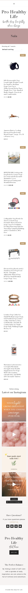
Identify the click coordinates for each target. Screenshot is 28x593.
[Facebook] (7, 526)
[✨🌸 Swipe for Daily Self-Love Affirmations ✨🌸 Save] (14, 434)
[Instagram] (12, 526)
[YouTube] (20, 526)
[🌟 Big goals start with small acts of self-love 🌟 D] (14, 459)
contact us (14, 522)
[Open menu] (14, 3)
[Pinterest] (16, 526)
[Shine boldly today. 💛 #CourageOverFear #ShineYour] (14, 409)
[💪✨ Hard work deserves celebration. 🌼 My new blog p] (14, 484)
